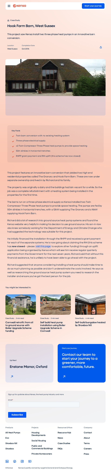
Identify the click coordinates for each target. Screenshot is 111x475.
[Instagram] (22, 461)
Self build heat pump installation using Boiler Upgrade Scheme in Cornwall (52, 326)
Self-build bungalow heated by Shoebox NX (90, 324)
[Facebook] (14, 461)
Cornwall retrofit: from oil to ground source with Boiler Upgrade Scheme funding (19, 326)
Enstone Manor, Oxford (28, 367)
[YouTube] (29, 461)
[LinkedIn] (7, 461)
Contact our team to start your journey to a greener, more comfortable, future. (79, 361)
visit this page (43, 246)
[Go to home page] (19, 6)
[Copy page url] (101, 47)
